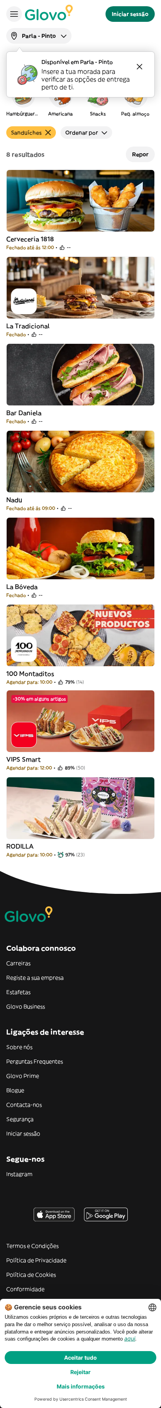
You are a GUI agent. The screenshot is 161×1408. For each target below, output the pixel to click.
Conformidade (25, 1289)
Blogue (15, 1090)
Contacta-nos (24, 1104)
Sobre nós (19, 1047)
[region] (80, 99)
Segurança (20, 1119)
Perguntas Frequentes (34, 1061)
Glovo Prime (22, 1075)
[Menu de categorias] (14, 14)
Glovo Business (25, 1006)
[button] (22, 99)
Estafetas (18, 992)
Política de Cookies (31, 1274)
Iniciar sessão (23, 1133)
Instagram (19, 1174)
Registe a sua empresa (35, 977)
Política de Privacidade (36, 1260)
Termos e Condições (32, 1245)
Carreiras (18, 963)
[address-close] (139, 66)
